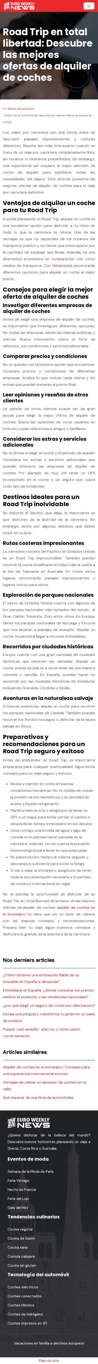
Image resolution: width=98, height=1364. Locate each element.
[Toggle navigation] (88, 6)
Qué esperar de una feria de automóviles (38, 1097)
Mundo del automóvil (21, 108)
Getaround (62, 265)
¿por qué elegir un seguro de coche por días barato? (49, 1005)
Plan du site (49, 1360)
